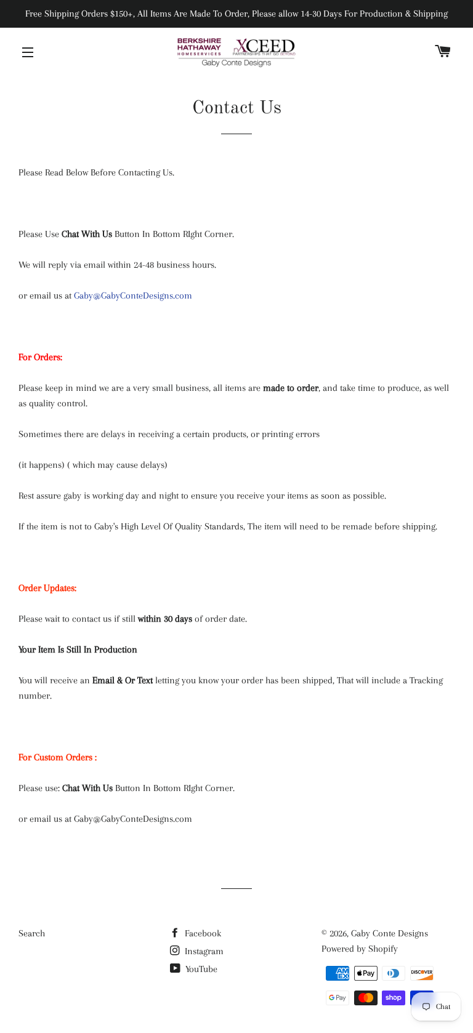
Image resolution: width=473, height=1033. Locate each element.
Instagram (203, 951)
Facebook (201, 933)
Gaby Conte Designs (389, 933)
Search (31, 933)
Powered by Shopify (359, 948)
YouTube (200, 969)
